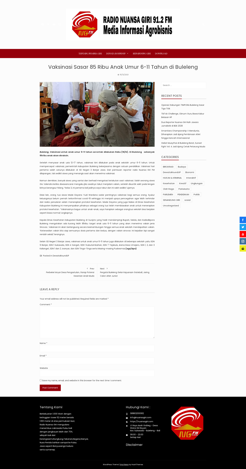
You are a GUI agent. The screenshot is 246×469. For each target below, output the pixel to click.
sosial (187, 199)
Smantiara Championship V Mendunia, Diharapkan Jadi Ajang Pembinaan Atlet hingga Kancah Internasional (180, 134)
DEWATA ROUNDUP (116, 53)
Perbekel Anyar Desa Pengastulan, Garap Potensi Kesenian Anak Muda (70, 272)
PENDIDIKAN (183, 194)
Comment (46, 304)
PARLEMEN (168, 194)
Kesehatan (169, 183)
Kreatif (182, 183)
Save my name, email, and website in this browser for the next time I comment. (82, 380)
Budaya (182, 166)
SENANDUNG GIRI (142, 53)
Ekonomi (189, 172)
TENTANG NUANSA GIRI (90, 53)
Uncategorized (171, 205)
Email (43, 355)
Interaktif (191, 177)
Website (44, 368)
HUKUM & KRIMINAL (172, 177)
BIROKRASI (168, 166)
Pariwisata (184, 188)
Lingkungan (197, 183)
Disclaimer (134, 445)
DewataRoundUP (61, 255)
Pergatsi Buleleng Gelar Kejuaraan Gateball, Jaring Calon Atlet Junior (124, 272)
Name (43, 343)
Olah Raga (168, 188)
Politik (197, 194)
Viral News (124, 464)
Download (161, 53)
